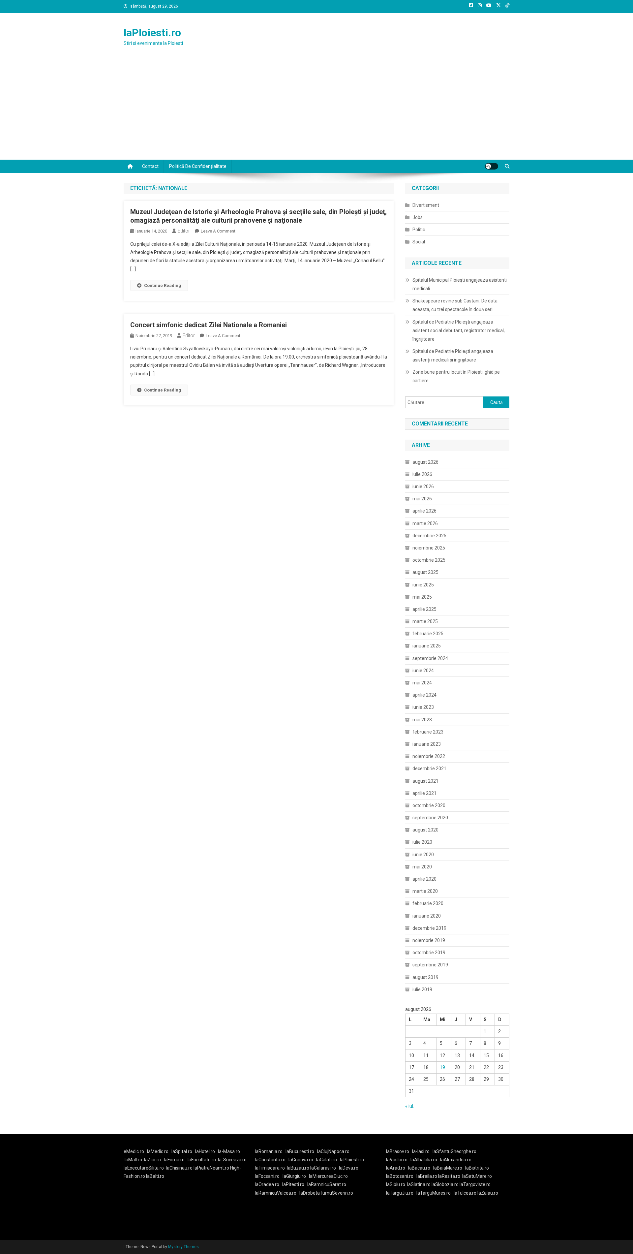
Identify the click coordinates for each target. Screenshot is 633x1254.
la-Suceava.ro (232, 1159)
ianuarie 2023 (426, 744)
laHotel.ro (205, 1151)
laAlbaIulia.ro (423, 1159)
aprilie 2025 (424, 609)
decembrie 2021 (429, 768)
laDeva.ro (348, 1168)
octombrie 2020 (428, 805)
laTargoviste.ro (475, 1184)
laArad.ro (395, 1168)
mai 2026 (422, 498)
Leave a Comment (218, 231)
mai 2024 (422, 682)
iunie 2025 (423, 584)
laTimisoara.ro (270, 1168)
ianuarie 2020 (426, 916)
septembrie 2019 (430, 964)
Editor (184, 231)
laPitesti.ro (293, 1184)
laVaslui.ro (398, 1159)
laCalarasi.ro (323, 1168)
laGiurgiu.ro (296, 1176)
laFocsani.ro (267, 1176)
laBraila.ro (426, 1176)
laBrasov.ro (397, 1151)
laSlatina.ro (419, 1184)
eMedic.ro (134, 1151)
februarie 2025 (427, 633)
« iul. (409, 1106)
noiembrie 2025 (428, 547)
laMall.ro (133, 1159)
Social (418, 241)
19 (442, 1067)
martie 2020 (425, 891)
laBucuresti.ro (300, 1151)
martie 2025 (425, 621)
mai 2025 (422, 597)
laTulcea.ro (465, 1193)
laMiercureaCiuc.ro (328, 1176)
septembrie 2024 (430, 658)
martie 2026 (425, 523)
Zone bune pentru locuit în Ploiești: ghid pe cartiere (456, 376)
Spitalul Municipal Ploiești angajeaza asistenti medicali (459, 284)
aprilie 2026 (424, 511)
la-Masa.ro (229, 1151)
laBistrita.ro (477, 1168)
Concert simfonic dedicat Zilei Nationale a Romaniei (208, 325)
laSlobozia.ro (445, 1184)
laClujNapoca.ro (333, 1151)
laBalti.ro (155, 1176)
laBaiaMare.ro (447, 1168)
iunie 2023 (423, 707)
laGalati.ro (326, 1159)
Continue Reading (162, 285)
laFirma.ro (174, 1159)
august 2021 (425, 781)
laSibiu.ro (395, 1184)
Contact (150, 166)
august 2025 (425, 572)
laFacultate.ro (202, 1159)
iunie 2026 (423, 486)
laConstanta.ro (270, 1159)
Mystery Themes (183, 1246)
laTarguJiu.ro (401, 1193)
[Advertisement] (316, 110)
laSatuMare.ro (477, 1176)
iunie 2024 (423, 670)
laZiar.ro (152, 1159)
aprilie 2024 (424, 695)
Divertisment (425, 205)
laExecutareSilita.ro (144, 1168)
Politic (418, 229)
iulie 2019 (422, 989)
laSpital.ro (181, 1151)
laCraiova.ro (300, 1159)
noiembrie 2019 (428, 940)
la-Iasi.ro (421, 1151)
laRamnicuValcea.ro (275, 1193)
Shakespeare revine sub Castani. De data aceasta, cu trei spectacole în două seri (454, 305)
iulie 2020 (422, 842)
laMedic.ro (158, 1151)
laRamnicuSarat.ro (326, 1184)
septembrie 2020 (430, 817)
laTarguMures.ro (433, 1193)
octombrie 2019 (428, 952)
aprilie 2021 (424, 793)
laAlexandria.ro (455, 1159)
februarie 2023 (427, 732)
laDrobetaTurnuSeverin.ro (326, 1193)
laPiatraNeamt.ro (211, 1168)
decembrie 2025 (429, 535)
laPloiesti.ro (152, 32)
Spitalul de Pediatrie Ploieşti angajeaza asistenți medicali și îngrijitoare (452, 355)
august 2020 (425, 829)
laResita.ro (449, 1176)
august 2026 (425, 462)
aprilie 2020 (424, 879)
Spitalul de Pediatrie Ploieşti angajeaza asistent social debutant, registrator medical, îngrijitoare (458, 330)
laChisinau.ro (179, 1168)
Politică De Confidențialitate (197, 166)
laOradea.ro (267, 1184)
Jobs (417, 217)
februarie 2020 (427, 903)
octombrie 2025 (428, 560)
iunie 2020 (423, 854)
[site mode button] (491, 166)
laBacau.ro (419, 1168)
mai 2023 (422, 719)
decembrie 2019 (429, 928)
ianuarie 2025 (426, 645)
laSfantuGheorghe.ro (454, 1151)
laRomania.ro (269, 1151)
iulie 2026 (422, 474)
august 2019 (425, 977)
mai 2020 (422, 866)
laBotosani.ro (399, 1176)
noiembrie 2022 (428, 756)
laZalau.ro (487, 1193)
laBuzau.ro (298, 1168)
